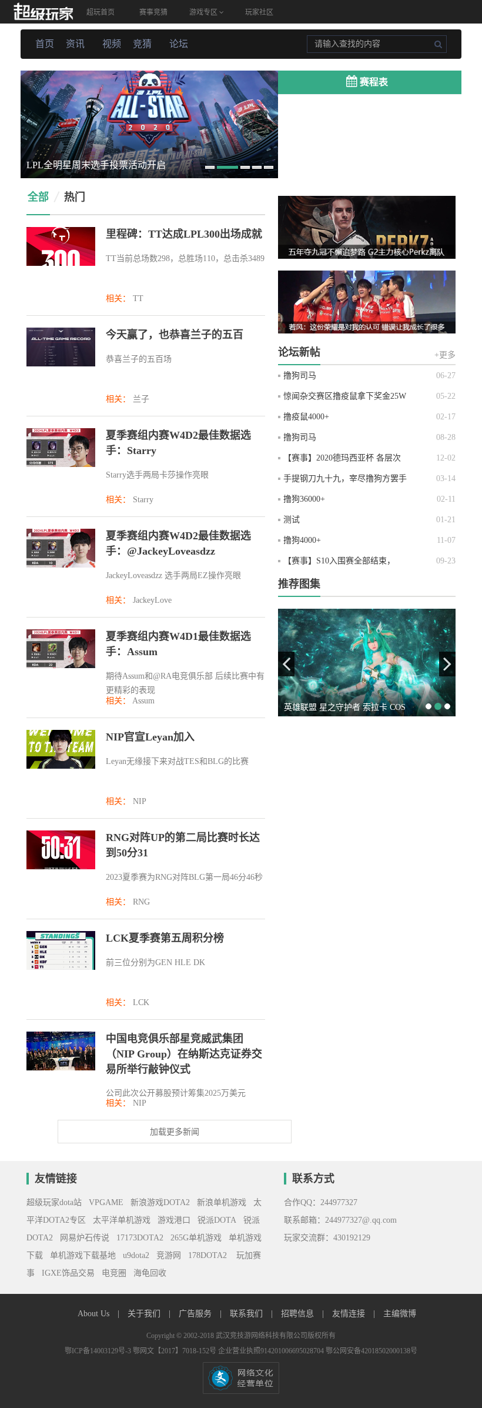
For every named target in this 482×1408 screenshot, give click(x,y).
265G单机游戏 (196, 1237)
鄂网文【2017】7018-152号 (175, 1351)
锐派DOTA (217, 1220)
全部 (38, 197)
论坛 (178, 44)
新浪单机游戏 (221, 1202)
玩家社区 (259, 12)
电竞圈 (114, 1273)
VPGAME (106, 1202)
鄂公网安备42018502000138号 (371, 1351)
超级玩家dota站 (54, 1202)
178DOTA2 (207, 1255)
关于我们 (145, 1313)
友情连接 (349, 1313)
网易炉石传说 (84, 1237)
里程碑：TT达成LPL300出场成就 (184, 234)
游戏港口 (174, 1220)
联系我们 (247, 1313)
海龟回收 (149, 1273)
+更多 (445, 355)
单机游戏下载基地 (83, 1255)
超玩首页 (100, 12)
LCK (141, 1002)
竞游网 (168, 1255)
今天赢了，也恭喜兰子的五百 (174, 335)
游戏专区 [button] (204, 12)
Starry (143, 499)
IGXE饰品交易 (68, 1273)
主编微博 (399, 1313)
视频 (111, 44)
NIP (139, 801)
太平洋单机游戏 (121, 1220)
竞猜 (142, 44)
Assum (143, 700)
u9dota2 (136, 1255)
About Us (95, 1313)
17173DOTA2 (139, 1237)
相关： (118, 298)
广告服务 (196, 1313)
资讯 (75, 44)
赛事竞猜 (153, 12)
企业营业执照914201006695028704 (272, 1351)
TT (138, 298)
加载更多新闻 (174, 1131)
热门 (74, 197)
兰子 (141, 399)
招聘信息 (298, 1313)
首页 (44, 44)
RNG (141, 901)
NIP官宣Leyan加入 (150, 737)
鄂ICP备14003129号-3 (99, 1351)
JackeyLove (152, 600)
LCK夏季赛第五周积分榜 (165, 938)
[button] (286, 664)
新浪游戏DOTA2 (160, 1202)
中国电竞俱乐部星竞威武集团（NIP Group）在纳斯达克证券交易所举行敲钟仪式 (184, 1054)
